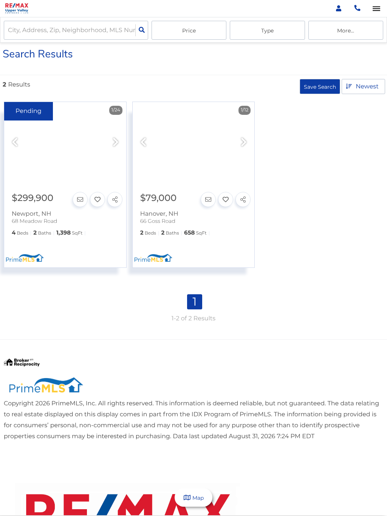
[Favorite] (97, 199)
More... (345, 30)
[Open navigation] (376, 8)
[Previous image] (14, 142)
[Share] (114, 199)
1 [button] (195, 302)
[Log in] (338, 8)
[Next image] (115, 142)
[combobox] (8, 30)
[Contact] (80, 199)
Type (267, 30)
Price (189, 30)
